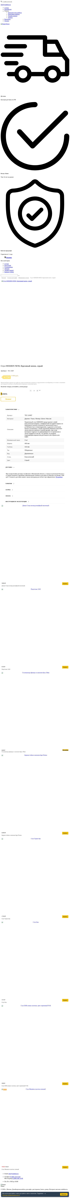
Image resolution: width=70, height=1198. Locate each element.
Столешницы (8, 267)
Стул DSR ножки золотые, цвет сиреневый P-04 (15, 1086)
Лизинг (10, 17)
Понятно (63, 1194)
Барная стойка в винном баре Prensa (12, 835)
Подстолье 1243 (6, 669)
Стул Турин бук (6, 918)
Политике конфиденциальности (11, 1195)
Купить (65, 583)
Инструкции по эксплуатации (16, 501)
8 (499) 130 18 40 (15, 1177)
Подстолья (7, 265)
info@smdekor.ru (13, 1173)
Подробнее (59, 477)
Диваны (6, 268)
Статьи (6, 8)
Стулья (6, 264)
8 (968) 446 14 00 (17, 1178)
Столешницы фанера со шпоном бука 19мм (14, 751)
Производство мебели (15, 12)
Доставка (9, 467)
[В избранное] (64, 282)
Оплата (6, 21)
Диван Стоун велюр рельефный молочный (13, 585)
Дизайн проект (12, 16)
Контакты (7, 19)
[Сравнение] (67, 282)
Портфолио (7, 9)
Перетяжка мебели (14, 14)
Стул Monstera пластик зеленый (10, 1169)
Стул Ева (4, 1002)
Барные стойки (9, 272)
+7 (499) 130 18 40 (7, 1)
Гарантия (9, 483)
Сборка (8, 489)
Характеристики (11, 409)
